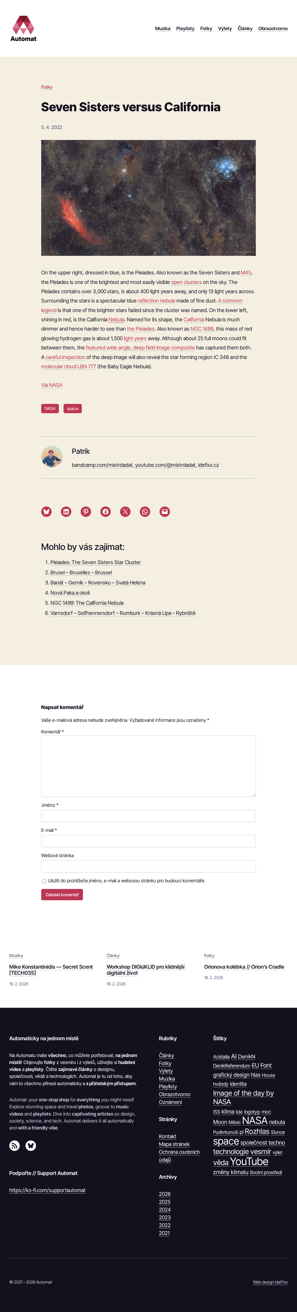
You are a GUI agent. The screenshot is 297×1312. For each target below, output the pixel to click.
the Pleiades (141, 329)
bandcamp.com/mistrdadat (102, 465)
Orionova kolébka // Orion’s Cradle (244, 967)
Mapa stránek (174, 1144)
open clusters (186, 282)
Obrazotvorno (174, 1094)
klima (228, 1111)
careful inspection (65, 357)
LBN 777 (86, 366)
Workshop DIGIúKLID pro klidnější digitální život (145, 970)
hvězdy (221, 1084)
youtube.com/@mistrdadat (165, 465)
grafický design (231, 1075)
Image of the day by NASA (243, 1097)
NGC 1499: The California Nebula (87, 603)
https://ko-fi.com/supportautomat (47, 1190)
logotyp (252, 1112)
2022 (165, 1225)
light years (135, 338)
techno (277, 1142)
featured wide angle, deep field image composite (140, 348)
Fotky (46, 87)
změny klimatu (230, 1172)
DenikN (246, 1056)
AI (234, 1056)
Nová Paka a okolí (70, 593)
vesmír (260, 1151)
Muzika (16, 955)
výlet (277, 1152)
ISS (216, 1112)
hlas (255, 1074)
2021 (164, 1233)
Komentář (52, 732)
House (268, 1075)
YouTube (249, 1161)
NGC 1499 (202, 329)
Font (266, 1065)
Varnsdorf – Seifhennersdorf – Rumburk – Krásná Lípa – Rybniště (123, 613)
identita (238, 1083)
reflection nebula (156, 301)
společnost (253, 1142)
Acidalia (221, 1057)
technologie (231, 1151)
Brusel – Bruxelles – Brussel (81, 572)
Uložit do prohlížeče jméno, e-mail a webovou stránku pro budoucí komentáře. (126, 880)
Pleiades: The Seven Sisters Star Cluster (95, 562)
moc (266, 1112)
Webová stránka (57, 855)
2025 (165, 1202)
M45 (246, 272)
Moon (220, 1121)
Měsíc (235, 1122)
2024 (165, 1210)
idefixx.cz (208, 465)
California (194, 319)
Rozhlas (257, 1131)
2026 (165, 1194)
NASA (50, 408)
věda (221, 1162)
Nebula (116, 319)
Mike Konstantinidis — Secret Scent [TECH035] (51, 970)
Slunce (278, 1132)
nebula (277, 1121)
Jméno (49, 805)
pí (241, 1132)
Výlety (166, 1071)
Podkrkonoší (225, 1132)
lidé (239, 1112)
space (72, 408)
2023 (165, 1217)
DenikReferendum (231, 1066)
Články (113, 955)
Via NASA (51, 385)
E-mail (49, 830)
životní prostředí (266, 1172)
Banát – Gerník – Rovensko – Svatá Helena (97, 583)
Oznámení (170, 1102)
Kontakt (167, 1136)
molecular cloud (58, 366)
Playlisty (168, 1086)
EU (255, 1065)
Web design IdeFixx (270, 1282)
